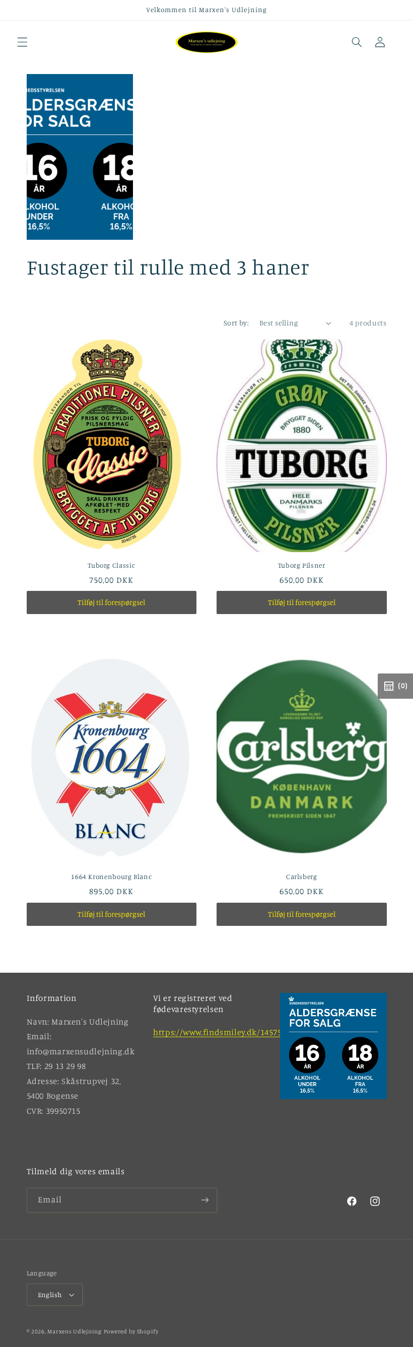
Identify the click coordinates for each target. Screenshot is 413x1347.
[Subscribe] (204, 1200)
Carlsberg (301, 876)
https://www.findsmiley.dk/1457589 (222, 1032)
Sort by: (236, 322)
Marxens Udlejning (74, 1331)
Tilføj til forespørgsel (111, 602)
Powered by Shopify (131, 1331)
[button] (22, 42)
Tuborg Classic (111, 565)
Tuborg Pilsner (301, 565)
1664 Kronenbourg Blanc (111, 876)
